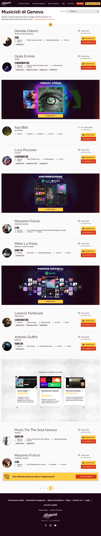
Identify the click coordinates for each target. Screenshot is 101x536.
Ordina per (63, 11)
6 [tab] (52, 407)
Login (81, 3)
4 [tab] (48, 407)
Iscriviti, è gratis (93, 3)
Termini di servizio (56, 510)
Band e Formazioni (56, 500)
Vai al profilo (87, 42)
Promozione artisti (16, 500)
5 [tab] (50, 407)
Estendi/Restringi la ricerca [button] (42, 19)
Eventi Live (77, 500)
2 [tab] (43, 407)
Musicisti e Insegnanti (36, 500)
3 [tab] (45, 407)
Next (83, 407)
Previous (17, 407)
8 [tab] (57, 407)
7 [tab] (55, 407)
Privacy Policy (43, 510)
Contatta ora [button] (89, 38)
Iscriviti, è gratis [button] (86, 477)
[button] (83, 11)
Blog (68, 500)
